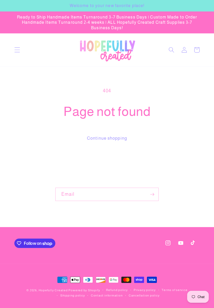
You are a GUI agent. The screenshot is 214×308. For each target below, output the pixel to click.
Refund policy (117, 290)
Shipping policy (72, 295)
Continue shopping (107, 138)
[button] (17, 50)
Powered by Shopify (84, 290)
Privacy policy (145, 290)
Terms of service (174, 290)
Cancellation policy (144, 295)
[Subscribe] (152, 194)
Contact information (107, 295)
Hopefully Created (53, 290)
